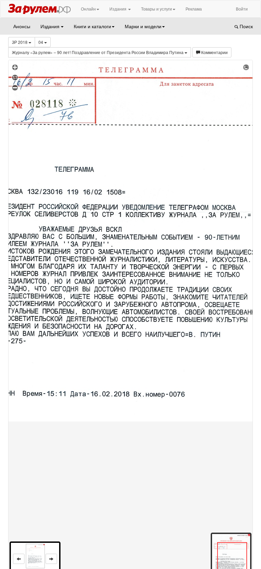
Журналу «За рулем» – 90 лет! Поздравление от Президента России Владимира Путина (98, 52)
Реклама (194, 9)
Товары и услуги (156, 9)
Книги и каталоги (92, 26)
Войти (242, 9)
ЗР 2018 (20, 42)
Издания (118, 9)
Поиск (245, 26)
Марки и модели (143, 26)
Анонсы (21, 26)
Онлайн (88, 9)
